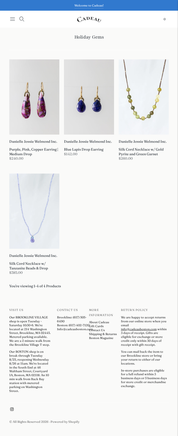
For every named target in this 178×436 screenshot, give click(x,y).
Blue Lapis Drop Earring (83, 149)
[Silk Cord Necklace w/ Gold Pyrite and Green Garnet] (144, 97)
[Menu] (12, 19)
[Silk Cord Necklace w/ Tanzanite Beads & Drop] (34, 211)
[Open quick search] (22, 19)
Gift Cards (96, 326)
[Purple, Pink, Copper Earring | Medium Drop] (34, 97)
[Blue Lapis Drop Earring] (89, 97)
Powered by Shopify (65, 421)
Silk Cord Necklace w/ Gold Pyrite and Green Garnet (141, 151)
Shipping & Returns (103, 334)
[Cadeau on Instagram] (12, 410)
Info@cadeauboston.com (75, 329)
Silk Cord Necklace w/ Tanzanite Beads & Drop (28, 265)
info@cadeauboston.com (139, 329)
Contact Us (97, 330)
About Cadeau (99, 322)
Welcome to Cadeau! (89, 5)
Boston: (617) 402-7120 (73, 325)
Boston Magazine (101, 338)
